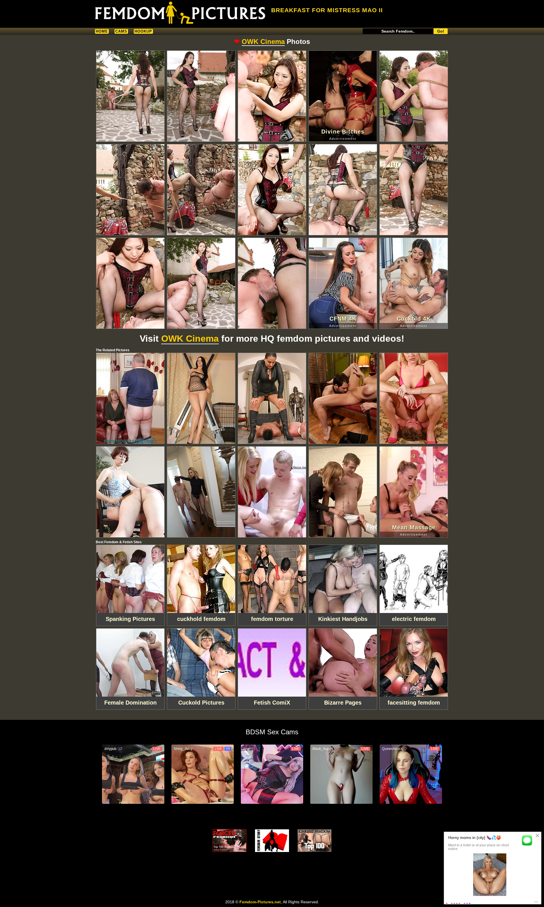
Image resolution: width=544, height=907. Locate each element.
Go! (440, 31)
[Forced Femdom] (229, 840)
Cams (121, 31)
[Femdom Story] (272, 840)
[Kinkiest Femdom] (315, 840)
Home (102, 31)
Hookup (143, 31)
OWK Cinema (263, 41)
